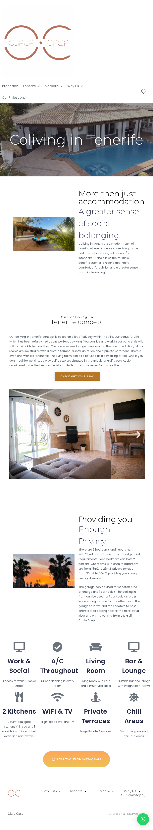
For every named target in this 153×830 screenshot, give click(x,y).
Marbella (103, 791)
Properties (51, 791)
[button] (31, 86)
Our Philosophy (133, 795)
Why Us (130, 791)
